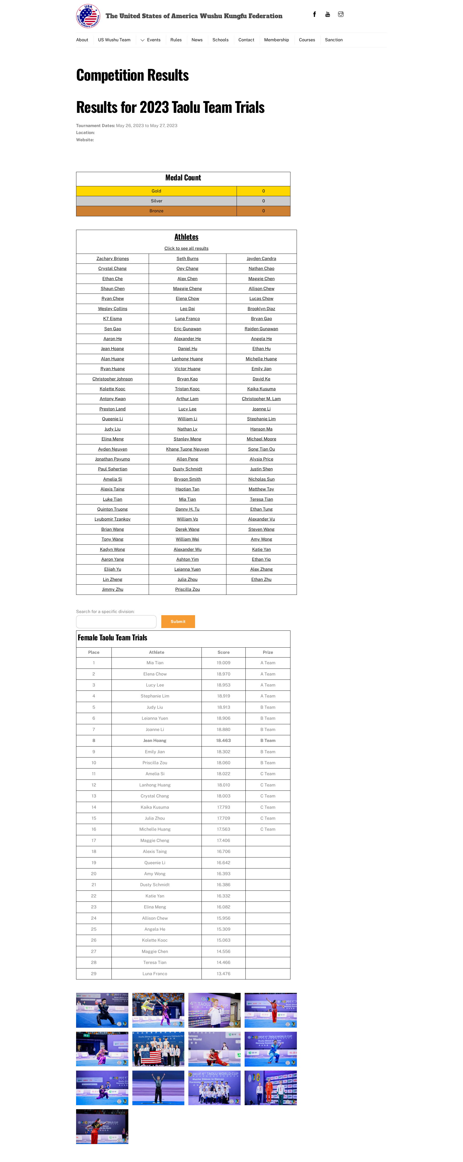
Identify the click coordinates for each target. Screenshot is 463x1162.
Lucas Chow (261, 298)
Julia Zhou (187, 579)
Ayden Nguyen (112, 449)
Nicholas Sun (261, 479)
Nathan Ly (187, 429)
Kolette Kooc (112, 388)
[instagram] (340, 13)
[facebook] (314, 13)
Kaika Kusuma (261, 388)
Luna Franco (187, 318)
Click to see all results (186, 248)
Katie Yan (261, 549)
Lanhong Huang (187, 358)
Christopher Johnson (112, 378)
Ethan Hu (261, 348)
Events (153, 39)
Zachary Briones (112, 258)
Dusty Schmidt (187, 469)
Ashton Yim (187, 559)
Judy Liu (112, 429)
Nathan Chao (261, 268)
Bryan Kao (187, 378)
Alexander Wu (187, 549)
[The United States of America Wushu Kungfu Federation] (88, 25)
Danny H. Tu (187, 509)
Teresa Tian (261, 499)
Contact (246, 39)
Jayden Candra (261, 258)
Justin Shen (261, 469)
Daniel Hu (187, 348)
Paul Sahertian (112, 469)
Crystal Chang (112, 268)
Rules (176, 39)
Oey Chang (188, 268)
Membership (276, 39)
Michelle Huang (261, 358)
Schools (220, 39)
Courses (307, 39)
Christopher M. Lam (261, 398)
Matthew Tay (261, 489)
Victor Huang (187, 368)
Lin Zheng (112, 579)
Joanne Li (261, 408)
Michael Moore (261, 438)
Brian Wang (112, 529)
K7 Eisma (112, 318)
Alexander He (187, 338)
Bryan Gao (261, 318)
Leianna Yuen (187, 569)
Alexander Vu (261, 519)
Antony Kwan (113, 398)
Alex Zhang (261, 569)
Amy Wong (261, 539)
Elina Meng (113, 438)
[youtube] (327, 13)
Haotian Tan (187, 489)
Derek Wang (188, 529)
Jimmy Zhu (112, 589)
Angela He (261, 338)
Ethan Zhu (261, 579)
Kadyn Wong (112, 549)
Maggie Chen (261, 278)
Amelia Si (112, 479)
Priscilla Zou (187, 589)
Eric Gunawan (187, 328)
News (197, 39)
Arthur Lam (187, 398)
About (82, 39)
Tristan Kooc (187, 388)
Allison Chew (261, 288)
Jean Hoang (112, 348)
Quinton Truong (112, 509)
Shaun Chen (113, 288)
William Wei (187, 539)
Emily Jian (261, 368)
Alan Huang (112, 358)
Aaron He (112, 338)
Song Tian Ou (261, 449)
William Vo (187, 519)
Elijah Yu (112, 569)
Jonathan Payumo (112, 459)
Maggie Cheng (187, 288)
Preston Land (112, 408)
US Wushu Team (114, 39)
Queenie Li (112, 418)
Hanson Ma (261, 429)
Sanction (334, 39)
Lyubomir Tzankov (112, 519)
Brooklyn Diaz (261, 308)
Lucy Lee (187, 408)
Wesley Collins (112, 308)
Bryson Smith (187, 479)
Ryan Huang (112, 368)
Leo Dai (187, 308)
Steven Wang (261, 529)
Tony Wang (113, 539)
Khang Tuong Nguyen (187, 449)
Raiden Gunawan (261, 328)
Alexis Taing (112, 489)
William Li (187, 418)
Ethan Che (112, 278)
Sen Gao (112, 328)
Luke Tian (112, 499)
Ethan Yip (261, 559)
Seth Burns (188, 258)
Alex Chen (187, 278)
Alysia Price (261, 459)
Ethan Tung (261, 509)
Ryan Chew (113, 298)
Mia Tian (187, 499)
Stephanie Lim (261, 418)
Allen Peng (187, 459)
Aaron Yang (112, 559)
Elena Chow (187, 298)
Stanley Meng (187, 438)
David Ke (261, 378)
